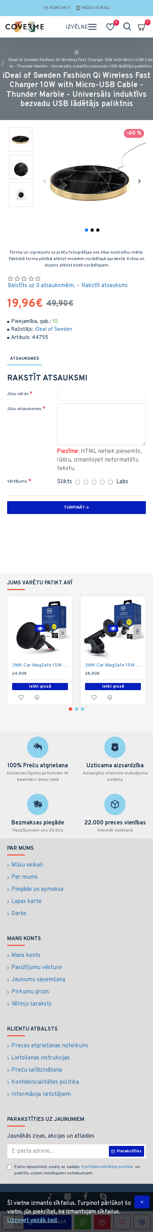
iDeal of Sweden (53, 329)
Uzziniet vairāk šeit (32, 1220)
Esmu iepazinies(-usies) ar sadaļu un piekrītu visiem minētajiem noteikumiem (77, 1170)
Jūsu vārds (17, 394)
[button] (44, 181)
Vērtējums (17, 481)
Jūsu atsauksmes (24, 409)
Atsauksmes (24, 358)
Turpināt (74, 507)
